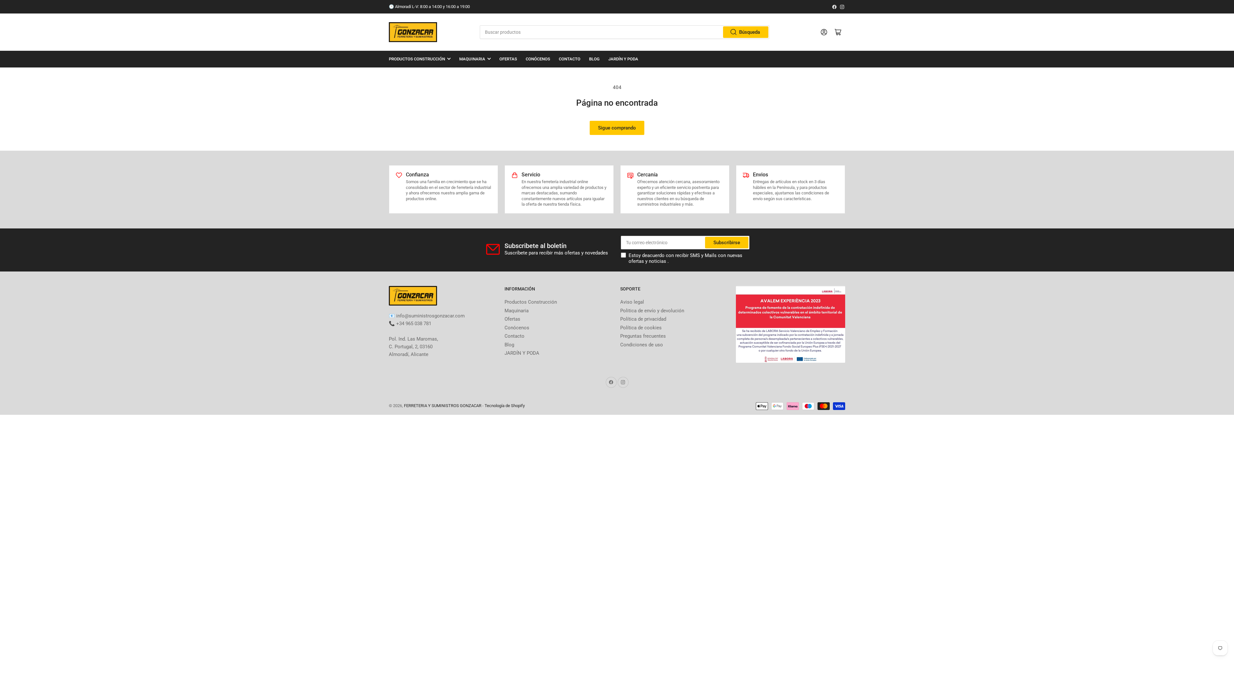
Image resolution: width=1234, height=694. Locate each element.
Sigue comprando (617, 128)
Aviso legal (632, 302)
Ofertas (508, 59)
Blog (594, 59)
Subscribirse (726, 242)
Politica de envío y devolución (652, 311)
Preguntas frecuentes (643, 336)
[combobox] (624, 32)
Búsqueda (749, 32)
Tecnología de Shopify (505, 405)
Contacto (569, 59)
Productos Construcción (417, 59)
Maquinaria (472, 59)
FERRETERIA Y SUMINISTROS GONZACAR (442, 405)
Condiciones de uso (641, 345)
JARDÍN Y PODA (623, 59)
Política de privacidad (643, 319)
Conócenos (538, 59)
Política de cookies (641, 328)
